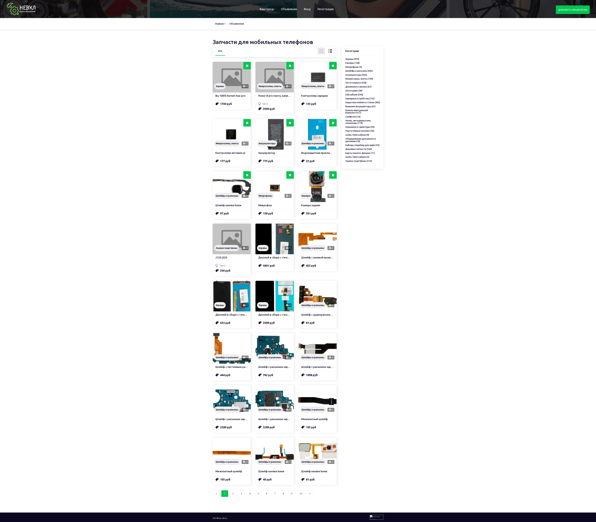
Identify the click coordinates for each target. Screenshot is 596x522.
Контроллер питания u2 (230, 153)
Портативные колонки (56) (359, 131)
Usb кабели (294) (354, 95)
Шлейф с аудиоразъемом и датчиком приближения (317, 314)
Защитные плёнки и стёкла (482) (362, 102)
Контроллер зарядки (314, 95)
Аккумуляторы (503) (356, 75)
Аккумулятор (266, 153)
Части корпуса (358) (355, 83)
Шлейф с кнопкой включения (317, 257)
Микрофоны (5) (353, 67)
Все (220, 51)
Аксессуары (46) (353, 91)
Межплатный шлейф (314, 419)
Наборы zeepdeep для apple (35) (362, 145)
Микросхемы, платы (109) (359, 79)
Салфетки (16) (353, 117)
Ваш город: (267, 9)
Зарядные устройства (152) (360, 98)
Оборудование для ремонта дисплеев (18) (360, 140)
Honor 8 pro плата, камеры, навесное (274, 95)
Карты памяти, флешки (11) (360, 153)
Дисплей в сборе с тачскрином (274, 257)
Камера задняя (310, 205)
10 (301, 493)
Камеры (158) (352, 63)
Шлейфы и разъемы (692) (359, 71)
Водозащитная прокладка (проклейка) (317, 153)
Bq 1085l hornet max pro (230, 95)
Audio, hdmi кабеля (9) (357, 135)
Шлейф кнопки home (228, 205)
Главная (219, 23)
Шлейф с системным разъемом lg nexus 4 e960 (231, 367)
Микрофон (265, 205)
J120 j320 (221, 257)
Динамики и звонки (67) (358, 87)
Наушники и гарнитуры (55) (360, 127)
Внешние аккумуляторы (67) (360, 106)
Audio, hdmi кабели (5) (357, 157)
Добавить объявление (572, 9)
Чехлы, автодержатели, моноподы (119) (358, 122)
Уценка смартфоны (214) (358, 161)
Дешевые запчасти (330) (358, 149)
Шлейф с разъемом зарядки (274, 367)
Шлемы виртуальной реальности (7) (356, 111)
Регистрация (325, 9)
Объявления (289, 9)
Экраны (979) (352, 59)
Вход (307, 9)
